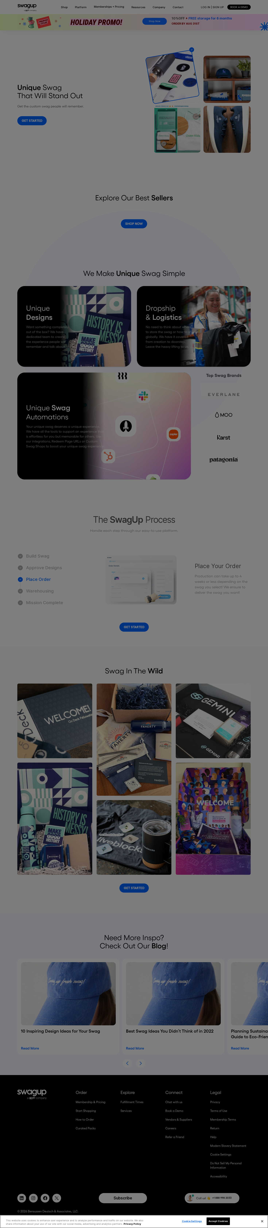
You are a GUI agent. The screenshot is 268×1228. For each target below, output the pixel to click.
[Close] (262, 1221)
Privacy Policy (132, 1224)
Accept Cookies (218, 1221)
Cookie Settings (192, 1221)
